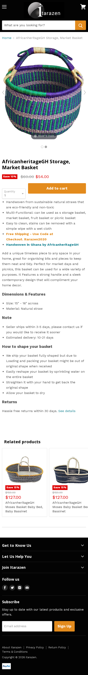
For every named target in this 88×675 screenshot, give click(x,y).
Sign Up (64, 626)
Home (6, 38)
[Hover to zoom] (44, 92)
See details (67, 411)
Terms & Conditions (15, 651)
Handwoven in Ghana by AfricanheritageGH (42, 245)
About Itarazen (11, 647)
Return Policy (57, 647)
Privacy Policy (35, 647)
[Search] (80, 25)
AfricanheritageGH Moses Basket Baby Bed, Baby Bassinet (24, 507)
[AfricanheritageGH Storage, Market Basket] (42, 147)
